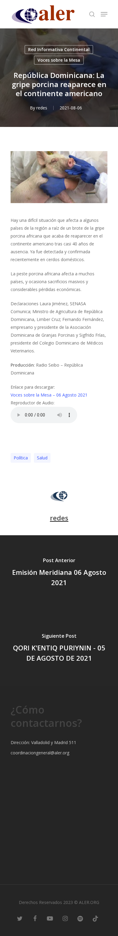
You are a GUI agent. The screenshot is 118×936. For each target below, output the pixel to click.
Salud (42, 458)
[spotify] (80, 917)
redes (41, 108)
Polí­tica (21, 458)
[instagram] (65, 917)
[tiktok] (95, 917)
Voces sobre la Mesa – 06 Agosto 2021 (49, 395)
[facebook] (34, 917)
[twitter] (19, 917)
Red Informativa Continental (59, 49)
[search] (92, 14)
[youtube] (49, 917)
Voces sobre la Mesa (59, 60)
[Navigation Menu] (104, 14)
